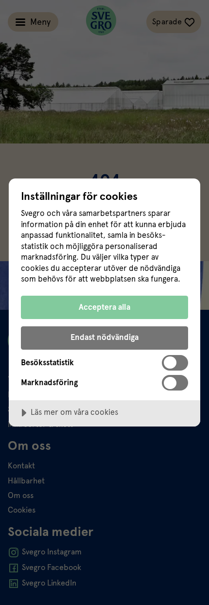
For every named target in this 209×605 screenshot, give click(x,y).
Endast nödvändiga (104, 337)
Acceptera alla (104, 307)
